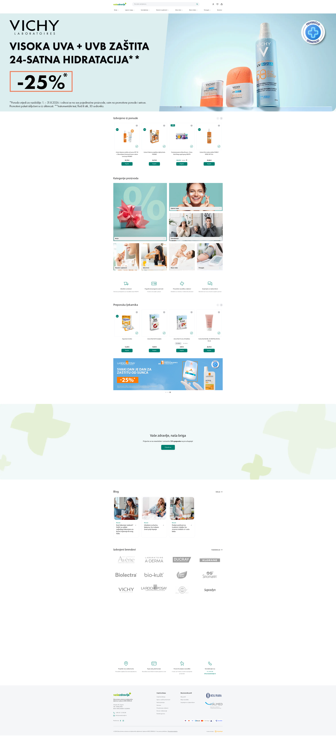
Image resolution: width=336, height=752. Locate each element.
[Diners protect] (214, 719)
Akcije (115, 10)
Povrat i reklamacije (162, 709)
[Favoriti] (217, 4)
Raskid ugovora (161, 712)
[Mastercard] (189, 719)
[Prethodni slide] (217, 118)
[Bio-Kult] (154, 573)
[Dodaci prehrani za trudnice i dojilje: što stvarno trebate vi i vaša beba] (182, 507)
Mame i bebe (192, 10)
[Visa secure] (211, 719)
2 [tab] (168, 391)
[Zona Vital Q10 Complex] (154, 323)
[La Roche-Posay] (154, 588)
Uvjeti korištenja (161, 695)
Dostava (159, 704)
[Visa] (192, 719)
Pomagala (206, 10)
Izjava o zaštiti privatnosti (163, 698)
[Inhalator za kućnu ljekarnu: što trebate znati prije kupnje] (154, 507)
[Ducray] (182, 558)
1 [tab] (175, 106)
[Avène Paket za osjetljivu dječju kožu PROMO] (154, 136)
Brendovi (219, 10)
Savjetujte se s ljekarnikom (188, 701)
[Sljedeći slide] (221, 118)
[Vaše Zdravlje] (119, 4)
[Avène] (126, 558)
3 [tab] (180, 106)
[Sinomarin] (210, 573)
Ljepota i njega (129, 10)
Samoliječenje (144, 10)
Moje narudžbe (185, 698)
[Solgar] (182, 588)
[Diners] (197, 719)
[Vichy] (126, 588)
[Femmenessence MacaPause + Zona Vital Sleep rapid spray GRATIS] (181, 136)
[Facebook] (120, 719)
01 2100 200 (210, 670)
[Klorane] (210, 558)
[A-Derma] (154, 558)
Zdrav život (178, 10)
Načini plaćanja (160, 701)
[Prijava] (213, 4)
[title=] (168, 62)
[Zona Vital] (182, 573)
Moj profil (183, 695)
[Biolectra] (126, 573)
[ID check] (205, 719)
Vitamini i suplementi (161, 10)
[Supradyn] (210, 588)
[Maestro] (185, 719)
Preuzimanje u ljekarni (162, 707)
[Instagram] (123, 719)
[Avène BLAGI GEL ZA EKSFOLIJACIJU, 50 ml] (209, 323)
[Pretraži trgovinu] (197, 4)
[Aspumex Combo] (127, 323)
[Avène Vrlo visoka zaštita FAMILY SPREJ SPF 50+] (209, 136)
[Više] (168, 373)
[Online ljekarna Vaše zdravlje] (214, 694)
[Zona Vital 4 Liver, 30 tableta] (181, 323)
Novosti (118, 521)
